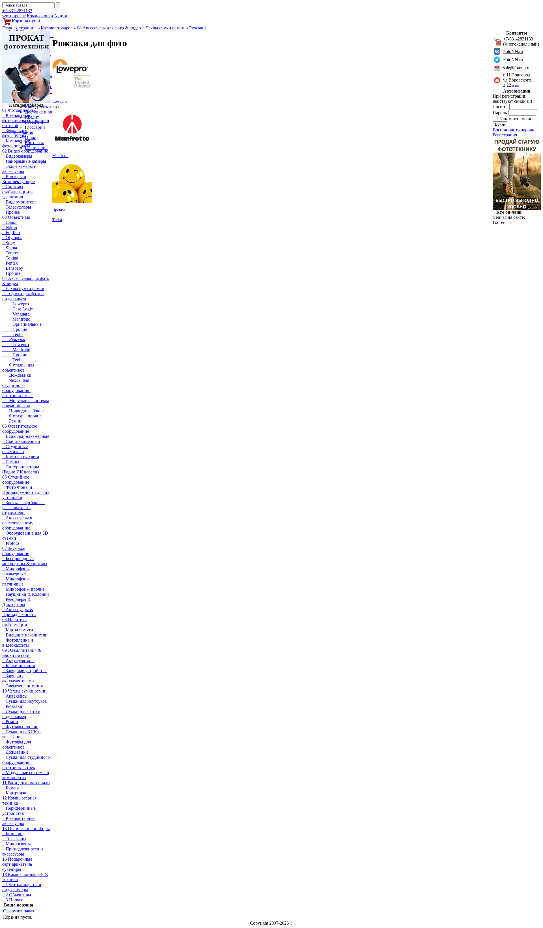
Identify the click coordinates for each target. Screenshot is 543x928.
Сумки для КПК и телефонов (21, 734)
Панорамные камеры (24, 161)
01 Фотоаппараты (19, 110)
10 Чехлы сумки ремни (24, 691)
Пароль (500, 112)
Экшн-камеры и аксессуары (19, 169)
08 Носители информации (14, 622)
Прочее (11, 212)
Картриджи (15, 792)
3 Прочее (12, 899)
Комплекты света (20, 456)
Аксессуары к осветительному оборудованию (17, 522)
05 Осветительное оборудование (19, 429)
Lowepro (15, 303)
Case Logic (17, 309)
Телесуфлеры (16, 207)
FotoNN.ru (513, 51)
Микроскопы (16, 843)
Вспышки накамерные (25, 436)
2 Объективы (16, 894)
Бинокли (12, 833)
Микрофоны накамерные (16, 571)
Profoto (10, 543)
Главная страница (19, 27)
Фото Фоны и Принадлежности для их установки (25, 492)
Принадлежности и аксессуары (22, 851)
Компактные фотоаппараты (16, 143)
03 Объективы (16, 217)
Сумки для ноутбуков (24, 701)
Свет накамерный (21, 441)
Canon (10, 222)
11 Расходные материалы (26, 782)
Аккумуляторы (18, 660)
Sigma (9, 247)
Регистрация (505, 134)
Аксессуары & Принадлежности (19, 612)
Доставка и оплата (43, 112)
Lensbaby (12, 268)
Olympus (12, 237)
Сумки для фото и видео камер (23, 296)
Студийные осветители (15, 449)
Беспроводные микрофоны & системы (24, 561)
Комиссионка (40, 15)
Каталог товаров (57, 27)
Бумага (10, 787)
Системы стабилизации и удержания (17, 191)
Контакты (34, 142)
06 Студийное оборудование (15, 480)
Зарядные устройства (24, 670)
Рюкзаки (197, 27)
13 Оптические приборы (26, 828)
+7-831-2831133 (17, 10)
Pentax (10, 263)
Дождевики (16, 375)
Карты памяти (17, 629)
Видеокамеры (17, 156)
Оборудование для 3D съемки (25, 536)
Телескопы (14, 838)
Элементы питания (22, 685)
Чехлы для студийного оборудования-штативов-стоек (17, 388)
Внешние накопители (25, 635)
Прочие (11, 273)
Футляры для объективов (18, 367)
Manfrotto (16, 319)
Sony (8, 242)
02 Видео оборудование (25, 151)
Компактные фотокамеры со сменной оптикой (25, 120)
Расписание (36, 147)
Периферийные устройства (19, 811)
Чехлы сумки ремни (165, 27)
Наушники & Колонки (25, 594)
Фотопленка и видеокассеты (17, 643)
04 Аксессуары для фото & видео (109, 27)
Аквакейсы (14, 696)
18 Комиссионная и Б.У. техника (25, 877)
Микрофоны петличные (16, 581)
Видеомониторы (20, 202)
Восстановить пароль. (514, 129)
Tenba (12, 334)
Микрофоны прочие (23, 589)
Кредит (32, 117)
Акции (60, 15)
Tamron (11, 252)
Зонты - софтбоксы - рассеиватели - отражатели (23, 507)
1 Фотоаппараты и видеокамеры (21, 887)
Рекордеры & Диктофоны (16, 602)
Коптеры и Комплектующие (18, 179)
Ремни (11, 421)
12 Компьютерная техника (19, 800)
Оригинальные (22, 324)
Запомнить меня (515, 118)
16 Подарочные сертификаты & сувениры (17, 864)
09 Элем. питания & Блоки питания (21, 653)
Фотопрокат (14, 15)
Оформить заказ (18, 910)
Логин (499, 106)
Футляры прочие (22, 415)
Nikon (9, 227)
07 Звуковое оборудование (15, 551)
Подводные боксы (23, 410)
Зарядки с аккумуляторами (18, 678)
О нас (30, 137)
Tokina (10, 258)
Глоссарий (35, 127)
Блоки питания (18, 665)
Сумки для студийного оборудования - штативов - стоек (26, 762)
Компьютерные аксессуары (18, 821)
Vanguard (16, 314)
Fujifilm (11, 232)
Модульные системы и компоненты (25, 403)
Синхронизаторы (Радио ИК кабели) (20, 469)
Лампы (10, 461)
